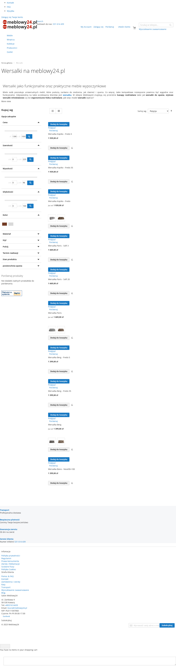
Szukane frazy (7, 566)
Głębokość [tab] (8, 192)
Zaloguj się (98, 26)
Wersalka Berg (54, 424)
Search (40, 21)
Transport (5, 587)
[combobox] (156, 25)
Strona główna (6, 63)
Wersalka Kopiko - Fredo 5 (60, 134)
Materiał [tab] (7, 234)
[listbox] (64, 218)
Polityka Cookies (8, 569)
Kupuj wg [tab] (7, 110)
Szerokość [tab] (8, 145)
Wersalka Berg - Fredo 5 (59, 357)
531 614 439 (58, 24)
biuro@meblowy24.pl (17, 608)
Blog (3, 592)
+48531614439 (11, 605)
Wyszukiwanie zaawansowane (15, 590)
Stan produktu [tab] (10, 259)
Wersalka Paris (55, 313)
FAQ (9, 7)
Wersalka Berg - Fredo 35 (59, 391)
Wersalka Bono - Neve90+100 (61, 469)
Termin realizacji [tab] (10, 253)
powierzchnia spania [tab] (12, 265)
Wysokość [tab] (8, 168)
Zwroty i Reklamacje (10, 564)
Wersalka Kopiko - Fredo (59, 201)
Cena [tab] (5, 122)
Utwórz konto (124, 26)
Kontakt (10, 2)
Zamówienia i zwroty (10, 581)
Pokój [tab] (5, 246)
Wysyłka (10, 11)
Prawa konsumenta (10, 561)
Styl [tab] (4, 240)
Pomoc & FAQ (7, 576)
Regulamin (6, 558)
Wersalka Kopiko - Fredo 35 (60, 167)
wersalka (67, 95)
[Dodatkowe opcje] (11, 295)
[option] (52, 218)
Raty (3, 584)
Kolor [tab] (5, 215)
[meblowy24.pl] (20, 24)
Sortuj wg (142, 111)
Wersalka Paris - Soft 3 (58, 245)
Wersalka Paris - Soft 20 (59, 279)
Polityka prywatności (10, 555)
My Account (86, 26)
